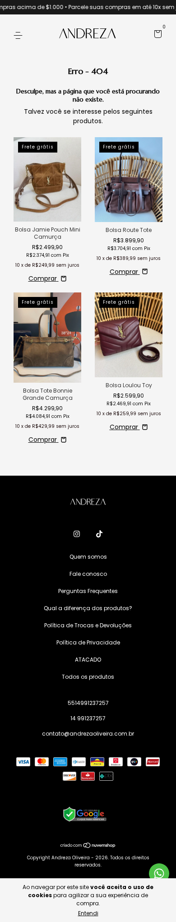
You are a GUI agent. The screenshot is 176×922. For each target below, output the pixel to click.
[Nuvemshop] (88, 845)
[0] (156, 35)
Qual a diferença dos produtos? (88, 608)
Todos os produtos (88, 677)
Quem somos (88, 557)
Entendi (88, 913)
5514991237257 (88, 703)
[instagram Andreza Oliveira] (76, 534)
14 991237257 (88, 718)
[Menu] (20, 35)
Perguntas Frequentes (88, 591)
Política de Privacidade (88, 642)
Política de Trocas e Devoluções (88, 625)
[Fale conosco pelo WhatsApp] (159, 873)
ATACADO (88, 659)
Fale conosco (88, 574)
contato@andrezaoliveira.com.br (88, 733)
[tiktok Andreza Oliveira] (99, 534)
